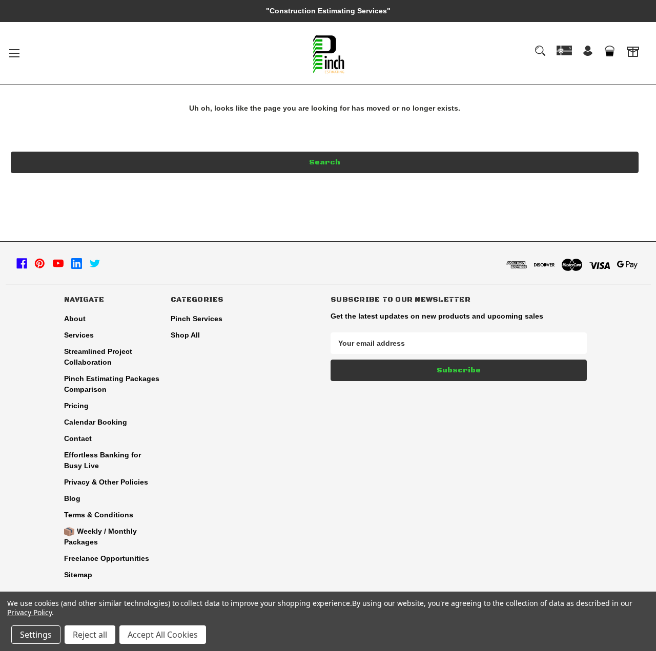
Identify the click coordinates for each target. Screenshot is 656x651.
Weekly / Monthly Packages (100, 536)
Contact (78, 438)
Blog (72, 498)
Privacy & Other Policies (106, 482)
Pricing (76, 406)
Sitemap (78, 575)
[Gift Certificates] (564, 50)
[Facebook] (21, 263)
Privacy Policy (29, 612)
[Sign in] (588, 52)
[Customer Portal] (633, 53)
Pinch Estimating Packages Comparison (111, 383)
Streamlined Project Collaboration (98, 356)
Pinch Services (196, 318)
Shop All (185, 335)
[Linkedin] (76, 263)
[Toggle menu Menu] (14, 53)
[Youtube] (58, 263)
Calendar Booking (95, 422)
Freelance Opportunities (106, 558)
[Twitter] (95, 263)
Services (79, 335)
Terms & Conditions (98, 515)
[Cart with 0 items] (609, 51)
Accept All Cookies (163, 634)
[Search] (540, 50)
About (75, 318)
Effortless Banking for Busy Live (102, 460)
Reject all (90, 634)
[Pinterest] (39, 263)
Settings (36, 634)
